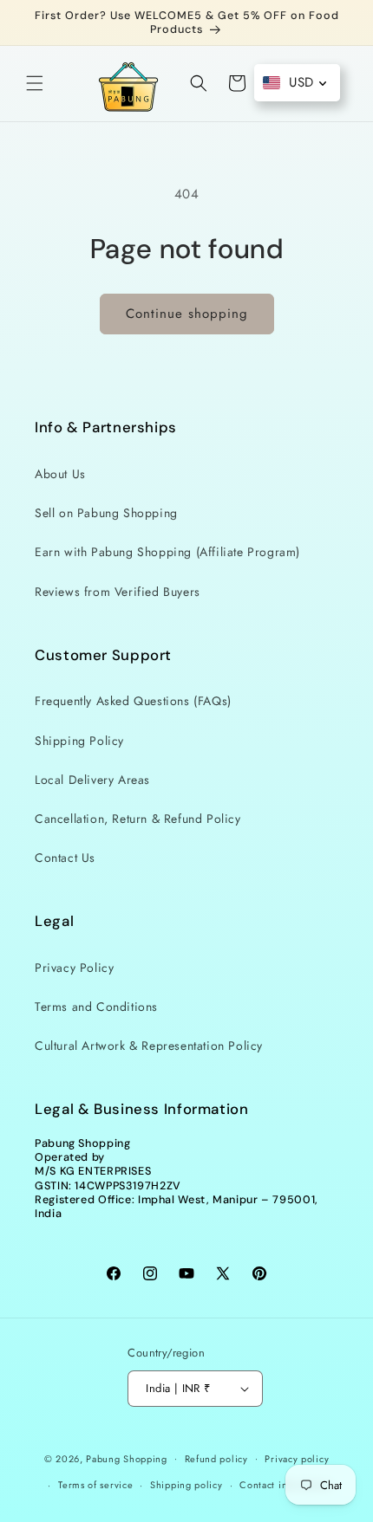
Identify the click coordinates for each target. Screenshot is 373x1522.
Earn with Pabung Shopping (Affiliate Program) (167, 551)
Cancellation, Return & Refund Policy (138, 818)
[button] (35, 83)
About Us (60, 474)
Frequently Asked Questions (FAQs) (133, 700)
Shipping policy (186, 1485)
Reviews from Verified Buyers (117, 591)
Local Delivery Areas (92, 779)
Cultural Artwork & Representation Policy (149, 1045)
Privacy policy (297, 1459)
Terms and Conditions (96, 1006)
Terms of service (95, 1485)
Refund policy (216, 1459)
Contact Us (65, 857)
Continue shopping (187, 313)
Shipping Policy (79, 740)
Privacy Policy (74, 967)
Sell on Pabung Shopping (106, 512)
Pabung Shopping (126, 1458)
